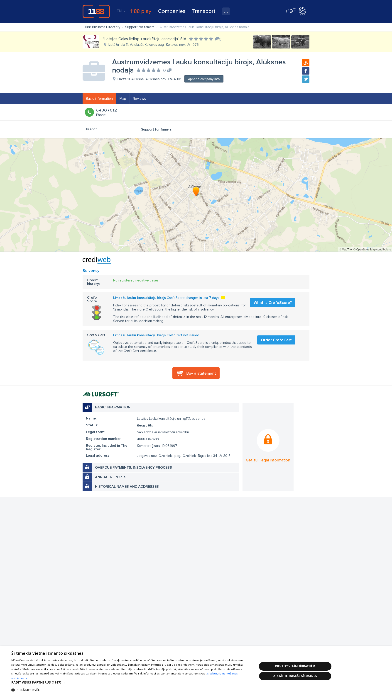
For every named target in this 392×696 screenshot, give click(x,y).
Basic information (99, 98)
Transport (203, 11)
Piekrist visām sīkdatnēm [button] (295, 666)
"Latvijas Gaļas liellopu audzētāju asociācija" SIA (144, 38)
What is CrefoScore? (273, 302)
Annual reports (110, 477)
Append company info (204, 79)
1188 (96, 11)
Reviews (139, 98)
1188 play (140, 11)
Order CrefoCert (276, 339)
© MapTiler (346, 249)
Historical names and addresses (127, 486)
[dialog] (196, 671)
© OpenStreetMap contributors (372, 249)
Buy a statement (201, 373)
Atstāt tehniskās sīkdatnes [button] (295, 676)
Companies (171, 11)
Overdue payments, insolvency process (133, 467)
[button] (130, 682)
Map (123, 98)
